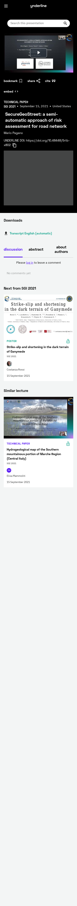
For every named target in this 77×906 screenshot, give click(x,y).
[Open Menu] (6, 6)
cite (47, 81)
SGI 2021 (28, 288)
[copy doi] (16, 145)
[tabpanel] (38, 268)
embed (8, 91)
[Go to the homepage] (38, 6)
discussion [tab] (13, 249)
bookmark (11, 81)
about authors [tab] (61, 249)
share (31, 81)
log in (29, 262)
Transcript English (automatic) (31, 233)
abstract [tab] (36, 249)
